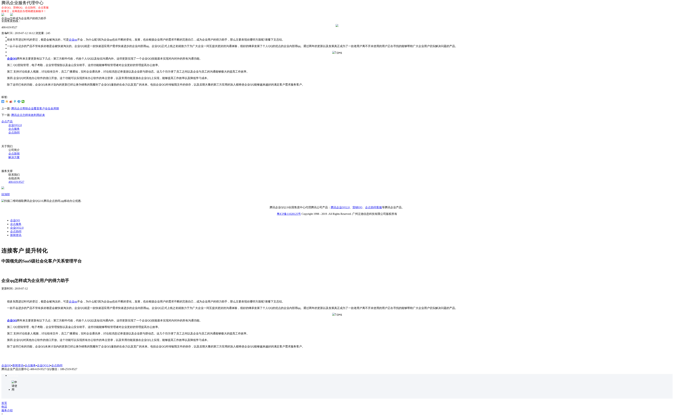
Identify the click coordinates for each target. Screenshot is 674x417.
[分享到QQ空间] (6, 101)
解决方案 (14, 55)
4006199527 (12, 379)
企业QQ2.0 (15, 44)
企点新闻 (14, 153)
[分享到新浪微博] (10, 101)
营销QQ (357, 207)
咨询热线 (13, 375)
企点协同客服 (373, 207)
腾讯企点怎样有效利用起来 (28, 114)
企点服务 (14, 40)
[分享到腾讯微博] (15, 101)
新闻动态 (14, 51)
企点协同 (14, 48)
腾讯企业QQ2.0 (340, 207)
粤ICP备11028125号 (289, 213)
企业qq (73, 301)
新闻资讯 (15, 235)
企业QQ (13, 37)
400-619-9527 (16, 181)
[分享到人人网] (19, 101)
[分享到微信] (23, 101)
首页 (11, 33)
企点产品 (7, 121)
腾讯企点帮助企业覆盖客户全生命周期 (35, 108)
